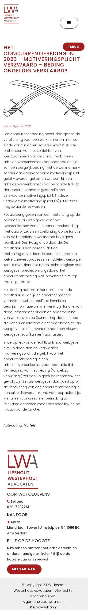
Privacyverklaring (44, 607)
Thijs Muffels (25, 425)
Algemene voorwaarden (43, 601)
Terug (74, 46)
